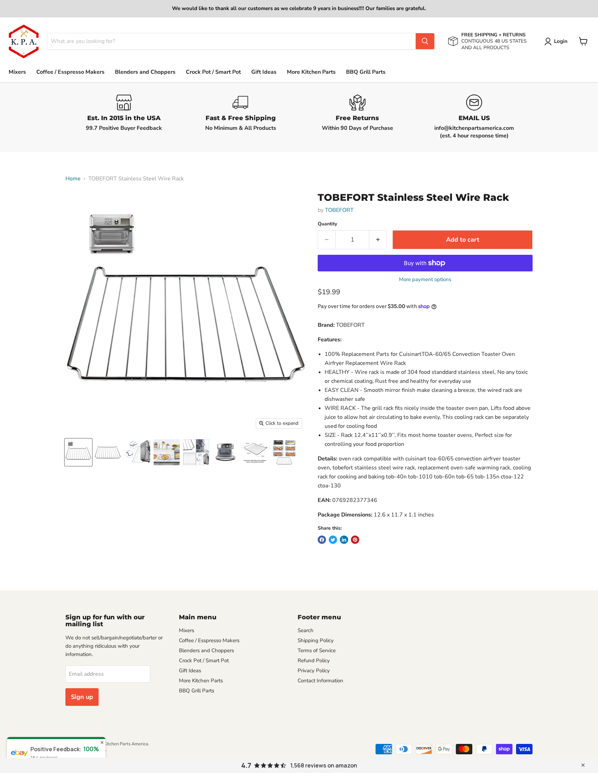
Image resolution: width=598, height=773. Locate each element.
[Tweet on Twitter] (333, 540)
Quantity (327, 224)
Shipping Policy (316, 640)
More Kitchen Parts (311, 72)
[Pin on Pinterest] (355, 540)
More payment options (425, 279)
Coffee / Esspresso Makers (70, 72)
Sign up (82, 697)
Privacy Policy (314, 670)
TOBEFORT (339, 210)
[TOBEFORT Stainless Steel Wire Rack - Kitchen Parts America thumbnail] (78, 452)
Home (73, 179)
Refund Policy (314, 660)
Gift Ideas (264, 72)
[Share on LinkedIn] (344, 540)
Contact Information (320, 680)
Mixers (17, 72)
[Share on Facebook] (322, 540)
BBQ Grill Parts (366, 72)
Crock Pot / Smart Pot (213, 72)
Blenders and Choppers (145, 72)
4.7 (246, 765)
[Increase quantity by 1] (378, 239)
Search (306, 630)
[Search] (425, 41)
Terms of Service (317, 650)
